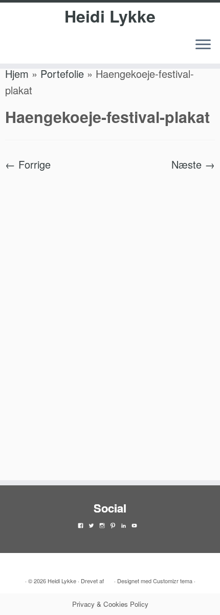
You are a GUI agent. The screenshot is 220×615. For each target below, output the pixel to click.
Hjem (17, 73)
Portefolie (62, 73)
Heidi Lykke (110, 16)
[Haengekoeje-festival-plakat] (110, 320)
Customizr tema (172, 581)
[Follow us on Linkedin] (12, 50)
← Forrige (28, 164)
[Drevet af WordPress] (109, 578)
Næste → (193, 164)
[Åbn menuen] (203, 45)
